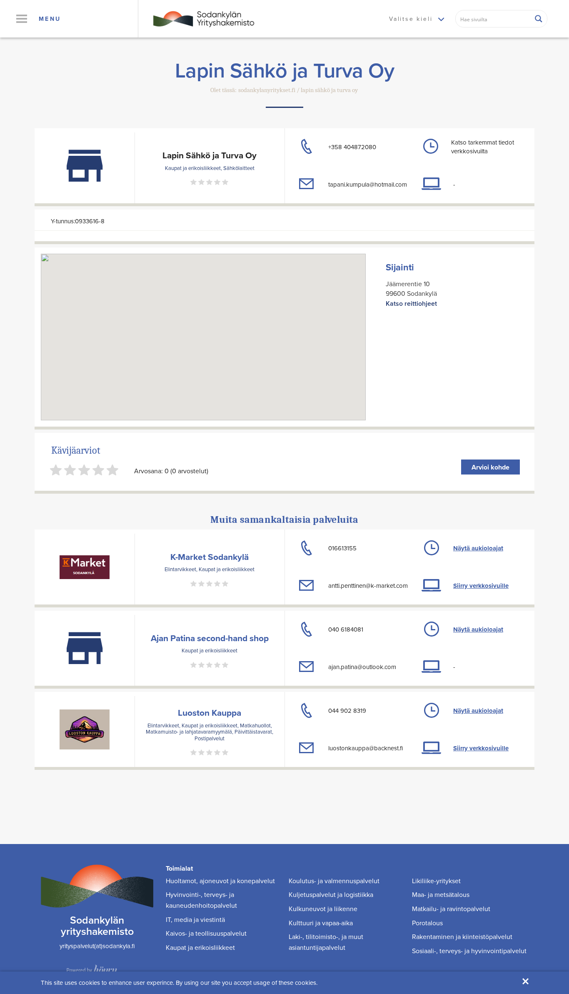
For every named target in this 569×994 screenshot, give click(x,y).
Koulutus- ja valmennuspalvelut (334, 880)
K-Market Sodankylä (209, 556)
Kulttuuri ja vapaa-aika (321, 922)
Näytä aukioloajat (478, 548)
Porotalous (427, 922)
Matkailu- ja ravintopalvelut (451, 908)
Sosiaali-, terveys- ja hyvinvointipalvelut (469, 950)
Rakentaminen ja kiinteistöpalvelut (462, 936)
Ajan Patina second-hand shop (210, 638)
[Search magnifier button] (538, 18)
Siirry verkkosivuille (481, 585)
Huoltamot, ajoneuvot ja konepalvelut (220, 880)
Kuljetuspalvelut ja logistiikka (331, 894)
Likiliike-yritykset (436, 880)
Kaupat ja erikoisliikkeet (200, 947)
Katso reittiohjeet (411, 303)
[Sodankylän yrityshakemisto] (202, 18)
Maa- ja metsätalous (440, 894)
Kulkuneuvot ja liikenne (323, 908)
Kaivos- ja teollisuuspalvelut (206, 933)
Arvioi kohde (490, 467)
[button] (21, 18)
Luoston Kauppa (209, 712)
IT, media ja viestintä (195, 919)
